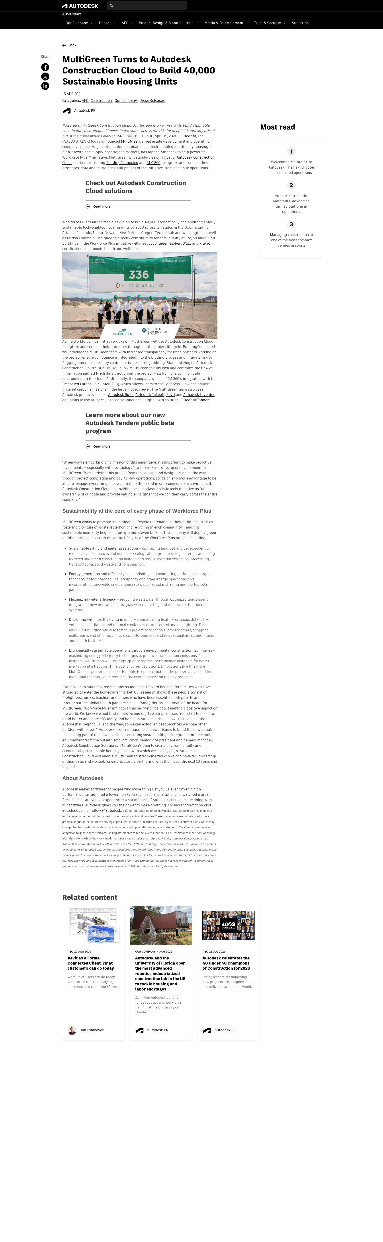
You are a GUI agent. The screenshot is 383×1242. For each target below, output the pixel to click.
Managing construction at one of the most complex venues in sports (291, 240)
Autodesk (188, 136)
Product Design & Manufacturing (166, 23)
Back (72, 45)
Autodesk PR (84, 111)
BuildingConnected (122, 163)
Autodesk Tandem (195, 400)
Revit (170, 395)
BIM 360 (153, 163)
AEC (125, 23)
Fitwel (204, 244)
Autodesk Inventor (199, 395)
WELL (187, 244)
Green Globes (169, 244)
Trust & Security (267, 23)
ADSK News (72, 14)
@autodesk (111, 811)
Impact (105, 23)
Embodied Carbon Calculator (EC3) (90, 384)
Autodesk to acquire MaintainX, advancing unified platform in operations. (291, 203)
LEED (153, 244)
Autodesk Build (121, 395)
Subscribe (300, 23)
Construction (102, 101)
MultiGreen (130, 141)
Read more (102, 206)
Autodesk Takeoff (149, 395)
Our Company (77, 23)
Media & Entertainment (224, 23)
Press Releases (152, 101)
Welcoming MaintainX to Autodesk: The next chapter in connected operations (291, 167)
